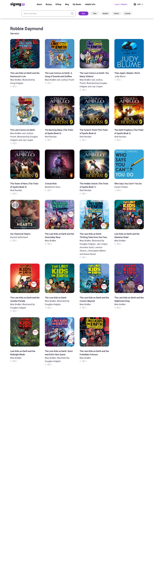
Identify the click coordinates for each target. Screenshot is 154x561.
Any (83, 13)
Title (94, 13)
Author (105, 13)
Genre (116, 13)
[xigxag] (17, 4)
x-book (127, 13)
